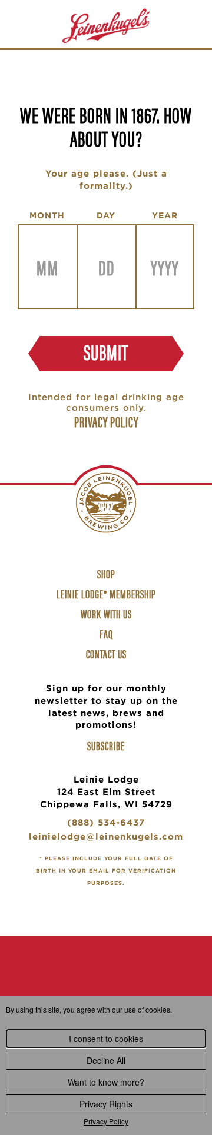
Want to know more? (106, 1082)
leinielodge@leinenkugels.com (106, 838)
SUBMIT (106, 351)
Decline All (106, 1060)
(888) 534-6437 (106, 824)
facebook (69, 982)
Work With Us (108, 615)
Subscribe (106, 745)
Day (106, 215)
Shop (107, 575)
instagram (106, 982)
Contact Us (106, 653)
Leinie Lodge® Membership (106, 593)
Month (47, 215)
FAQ (106, 633)
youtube (142, 982)
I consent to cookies (106, 1038)
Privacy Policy (106, 1121)
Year (165, 215)
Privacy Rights (106, 1104)
